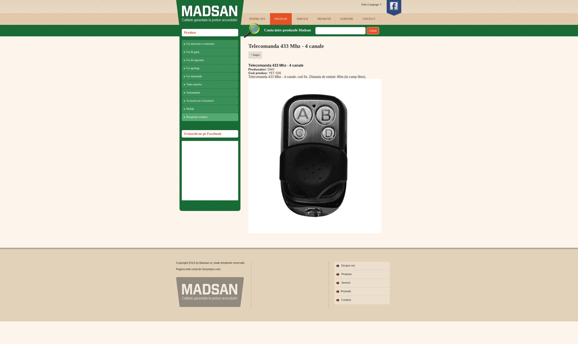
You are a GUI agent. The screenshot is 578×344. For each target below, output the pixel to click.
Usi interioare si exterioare (200, 43)
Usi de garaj (192, 52)
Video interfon (194, 84)
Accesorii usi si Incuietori (200, 100)
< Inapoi (255, 54)
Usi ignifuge (193, 68)
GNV (271, 69)
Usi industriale (194, 76)
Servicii (302, 19)
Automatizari (193, 92)
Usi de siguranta (195, 60)
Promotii (324, 19)
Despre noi (257, 19)
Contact (369, 19)
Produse (281, 19)
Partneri (346, 19)
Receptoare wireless (196, 117)
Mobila (190, 108)
